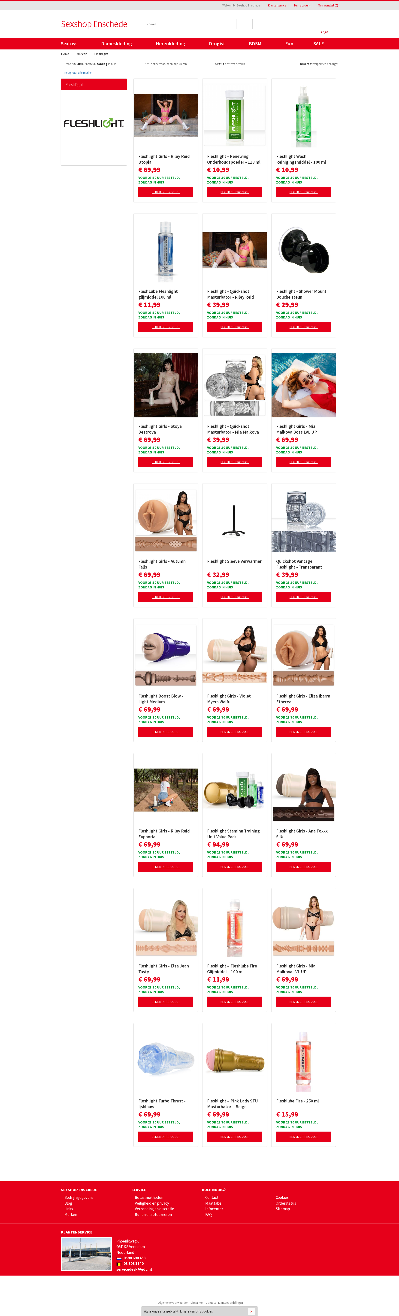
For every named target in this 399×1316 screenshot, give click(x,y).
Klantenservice (277, 5)
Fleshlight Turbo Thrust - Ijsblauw (162, 1103)
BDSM (255, 43)
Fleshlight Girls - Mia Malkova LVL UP (295, 968)
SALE (318, 43)
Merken (70, 1214)
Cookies (282, 1197)
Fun (289, 43)
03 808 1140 (133, 1263)
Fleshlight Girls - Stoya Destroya (160, 429)
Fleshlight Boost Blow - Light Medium (160, 698)
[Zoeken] (244, 24)
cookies (207, 1311)
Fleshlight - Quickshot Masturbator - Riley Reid (230, 294)
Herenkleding (170, 43)
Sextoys (69, 43)
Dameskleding (116, 43)
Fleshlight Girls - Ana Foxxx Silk (302, 833)
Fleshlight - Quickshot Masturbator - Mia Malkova (233, 429)
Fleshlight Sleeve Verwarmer (234, 561)
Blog (68, 1203)
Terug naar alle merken (77, 73)
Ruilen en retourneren (153, 1214)
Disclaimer (196, 1303)
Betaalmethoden (149, 1197)
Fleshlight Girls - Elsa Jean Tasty (163, 968)
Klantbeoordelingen (230, 1303)
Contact (211, 1197)
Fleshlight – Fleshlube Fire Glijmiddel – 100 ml (232, 968)
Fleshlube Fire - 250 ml (297, 1101)
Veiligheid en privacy (152, 1203)
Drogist (217, 43)
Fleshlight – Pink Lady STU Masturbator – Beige (232, 1103)
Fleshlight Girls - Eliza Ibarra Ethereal (303, 698)
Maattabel (214, 1203)
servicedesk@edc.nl (134, 1269)
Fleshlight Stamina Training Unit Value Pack (233, 833)
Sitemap (283, 1208)
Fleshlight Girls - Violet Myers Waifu (229, 698)
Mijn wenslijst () (327, 5)
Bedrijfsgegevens (78, 1197)
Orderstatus (286, 1203)
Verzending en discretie (154, 1208)
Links (68, 1208)
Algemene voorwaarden (173, 1303)
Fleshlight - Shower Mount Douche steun (301, 294)
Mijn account (302, 5)
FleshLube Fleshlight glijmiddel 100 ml (158, 294)
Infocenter (214, 1208)
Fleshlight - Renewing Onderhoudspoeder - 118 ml (233, 159)
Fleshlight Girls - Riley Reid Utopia (164, 159)
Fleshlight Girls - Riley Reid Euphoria (164, 833)
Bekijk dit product (166, 192)
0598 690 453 (134, 1258)
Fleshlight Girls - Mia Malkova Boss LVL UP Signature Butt (296, 429)
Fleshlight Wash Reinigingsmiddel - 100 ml (301, 159)
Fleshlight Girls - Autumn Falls (162, 564)
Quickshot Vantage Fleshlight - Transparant (299, 564)
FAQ (208, 1214)
